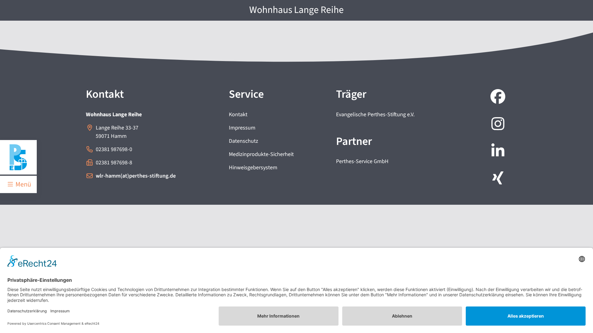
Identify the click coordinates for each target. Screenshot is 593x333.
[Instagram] (496, 124)
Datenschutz (243, 141)
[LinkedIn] (496, 152)
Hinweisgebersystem (253, 167)
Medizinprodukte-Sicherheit (261, 154)
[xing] (496, 179)
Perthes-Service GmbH (362, 161)
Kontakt (238, 114)
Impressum (242, 128)
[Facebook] (496, 97)
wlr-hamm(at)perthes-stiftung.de (136, 176)
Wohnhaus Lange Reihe (296, 10)
